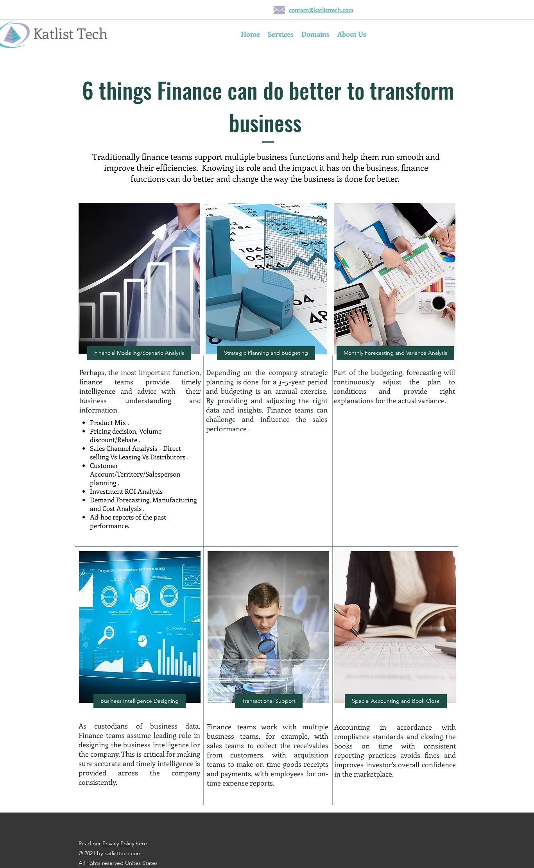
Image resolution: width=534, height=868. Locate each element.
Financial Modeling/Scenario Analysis (139, 352)
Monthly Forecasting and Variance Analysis (395, 352)
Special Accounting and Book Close (396, 700)
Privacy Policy (118, 843)
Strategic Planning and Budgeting (266, 352)
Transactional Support (269, 700)
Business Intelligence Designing (139, 700)
